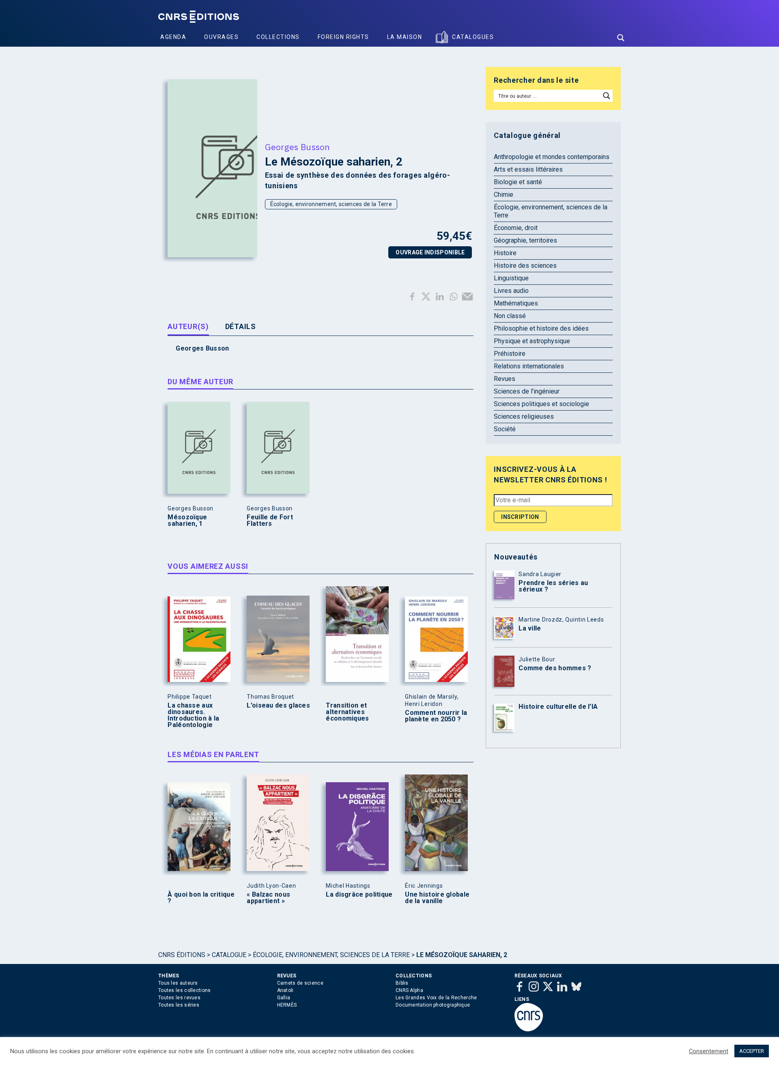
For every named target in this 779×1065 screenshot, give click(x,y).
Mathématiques (516, 303)
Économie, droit (516, 228)
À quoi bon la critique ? (201, 897)
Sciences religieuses (524, 416)
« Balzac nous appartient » (268, 897)
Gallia (284, 997)
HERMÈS (287, 1005)
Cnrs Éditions (181, 955)
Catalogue (229, 955)
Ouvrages (221, 37)
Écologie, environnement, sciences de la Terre (331, 204)
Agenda (173, 37)
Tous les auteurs (178, 983)
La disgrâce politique (359, 894)
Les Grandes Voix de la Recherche (436, 997)
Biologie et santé (518, 182)
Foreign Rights (343, 37)
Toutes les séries (178, 1005)
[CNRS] (528, 1030)
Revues (504, 379)
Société (505, 429)
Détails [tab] (240, 326)
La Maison (404, 37)
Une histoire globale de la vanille (437, 897)
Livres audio (511, 291)
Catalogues (473, 37)
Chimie (503, 194)
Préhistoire (509, 353)
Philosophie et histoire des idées (541, 328)
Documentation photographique (433, 1005)
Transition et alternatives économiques (347, 712)
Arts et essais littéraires (528, 169)
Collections (278, 37)
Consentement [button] (708, 1051)
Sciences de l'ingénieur (527, 391)
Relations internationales (529, 366)
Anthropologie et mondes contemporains (551, 157)
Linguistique (511, 278)
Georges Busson (297, 147)
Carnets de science (300, 983)
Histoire (505, 253)
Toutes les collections (184, 990)
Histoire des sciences (525, 265)
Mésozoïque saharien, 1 (187, 520)
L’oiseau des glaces (278, 705)
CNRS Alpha (409, 990)
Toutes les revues (179, 997)
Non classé (510, 316)
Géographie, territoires (525, 240)
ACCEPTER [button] (751, 1051)
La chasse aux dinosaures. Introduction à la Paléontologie (193, 715)
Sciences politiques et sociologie (541, 404)
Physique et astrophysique (532, 341)
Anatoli (285, 990)
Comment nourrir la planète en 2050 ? (436, 716)
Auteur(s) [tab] (188, 326)
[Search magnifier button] (621, 38)
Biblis (402, 983)
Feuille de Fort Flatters (270, 520)
